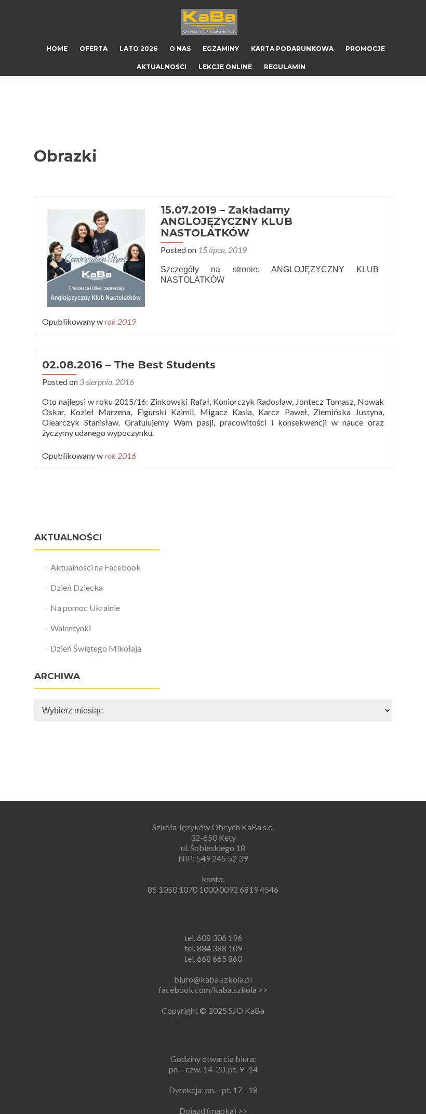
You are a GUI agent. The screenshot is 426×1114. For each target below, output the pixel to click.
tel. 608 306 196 (213, 938)
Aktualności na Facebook (95, 567)
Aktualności (162, 67)
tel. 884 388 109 (213, 948)
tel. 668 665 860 (213, 958)
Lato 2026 (138, 48)
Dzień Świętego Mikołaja (95, 648)
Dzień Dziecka (76, 587)
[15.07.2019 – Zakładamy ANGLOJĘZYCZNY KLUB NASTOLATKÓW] (96, 257)
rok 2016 (120, 455)
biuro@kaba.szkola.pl (213, 979)
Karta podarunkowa (292, 48)
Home (57, 48)
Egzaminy (221, 48)
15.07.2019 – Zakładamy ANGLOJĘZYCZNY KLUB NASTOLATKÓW (226, 221)
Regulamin (284, 67)
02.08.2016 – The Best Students (129, 365)
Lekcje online (225, 67)
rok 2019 (120, 321)
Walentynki (70, 628)
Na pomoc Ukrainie (85, 608)
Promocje (365, 48)
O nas (180, 48)
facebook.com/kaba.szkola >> (213, 989)
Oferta (93, 48)
